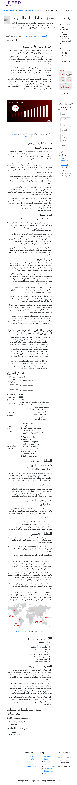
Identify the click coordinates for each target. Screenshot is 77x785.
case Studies (31, 764)
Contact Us (48, 771)
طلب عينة (10, 40)
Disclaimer (48, 769)
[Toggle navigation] (24, 4)
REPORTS (30, 759)
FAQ (45, 773)
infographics (31, 766)
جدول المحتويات (31, 36)
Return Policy (49, 766)
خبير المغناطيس (42, 645)
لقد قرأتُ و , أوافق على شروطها (64, 162)
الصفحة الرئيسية (9, 10)
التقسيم (44, 36)
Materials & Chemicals (25, 10)
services (29, 761)
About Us (30, 757)
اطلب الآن (65, 94)
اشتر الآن (64, 61)
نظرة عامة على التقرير (13, 36)
